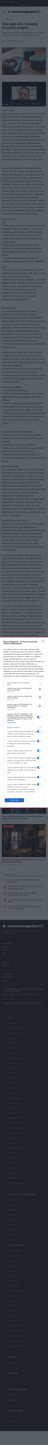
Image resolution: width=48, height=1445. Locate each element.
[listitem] (24, 683)
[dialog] (24, 722)
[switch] (39, 689)
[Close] (43, 642)
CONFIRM (14, 800)
